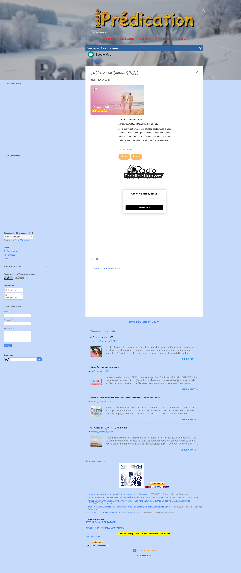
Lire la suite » (189, 359)
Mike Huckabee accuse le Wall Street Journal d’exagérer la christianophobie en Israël (129, 506)
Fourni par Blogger (146, 550)
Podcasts (144, 39)
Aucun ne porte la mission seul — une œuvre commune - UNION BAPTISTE (125, 397)
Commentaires (11, 297)
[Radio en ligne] (200, 48)
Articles (11, 290)
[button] (196, 72)
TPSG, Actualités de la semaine (105, 367)
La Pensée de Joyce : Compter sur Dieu (109, 428)
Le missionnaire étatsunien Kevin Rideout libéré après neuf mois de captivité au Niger (128, 497)
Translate (25, 240)
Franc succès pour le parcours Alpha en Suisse (110, 512)
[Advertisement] (144, 234)
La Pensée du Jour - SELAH (103, 337)
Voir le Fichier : (104, 527)
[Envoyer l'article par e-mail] (97, 259)
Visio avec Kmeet (93, 536)
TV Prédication (164, 39)
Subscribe (144, 208)
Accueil (110, 39)
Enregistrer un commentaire (107, 268)
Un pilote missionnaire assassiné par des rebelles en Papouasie (118, 494)
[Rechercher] (203, 11)
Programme (127, 39)
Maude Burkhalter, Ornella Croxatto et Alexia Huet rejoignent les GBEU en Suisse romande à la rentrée (139, 500)
